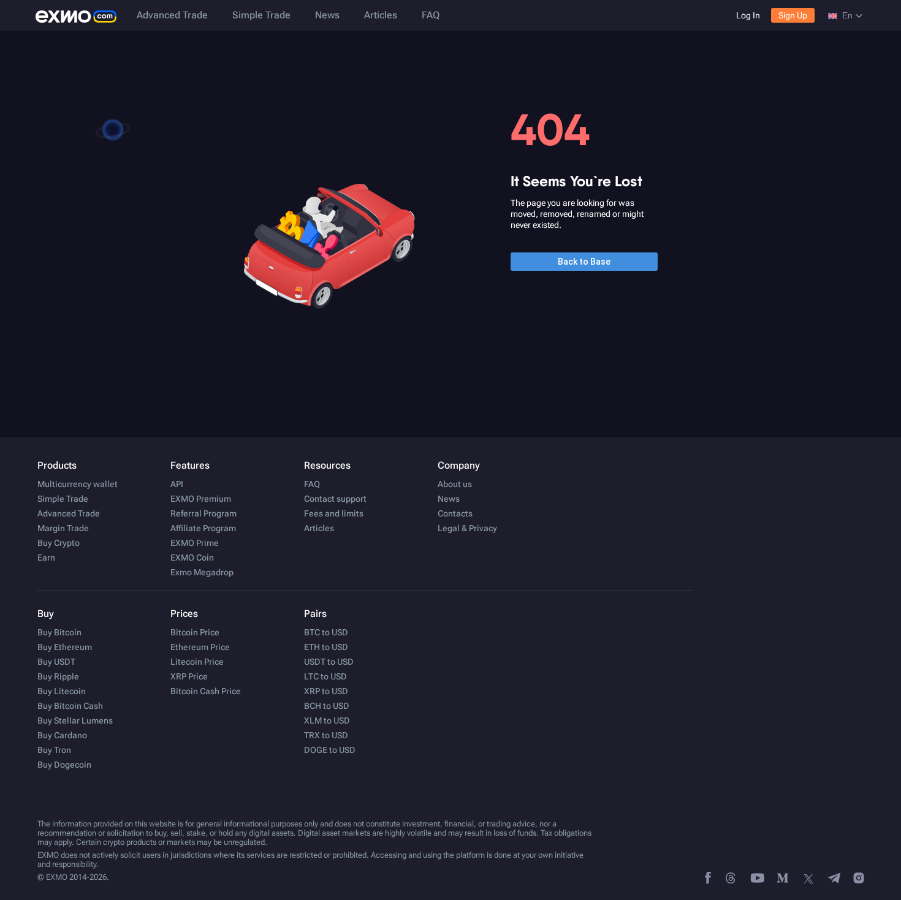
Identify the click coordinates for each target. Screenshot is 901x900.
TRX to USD (326, 735)
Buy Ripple (58, 676)
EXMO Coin (192, 557)
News (327, 15)
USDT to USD (329, 661)
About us (455, 484)
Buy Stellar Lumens (75, 720)
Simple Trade (261, 15)
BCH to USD (326, 705)
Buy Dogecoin (64, 764)
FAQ (430, 15)
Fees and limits (333, 513)
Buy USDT (56, 661)
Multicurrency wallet (77, 484)
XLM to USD (327, 720)
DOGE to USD (329, 750)
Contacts (455, 513)
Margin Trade (63, 528)
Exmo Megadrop (202, 572)
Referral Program (203, 513)
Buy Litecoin (61, 691)
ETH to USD (326, 647)
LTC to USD (325, 676)
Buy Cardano (62, 735)
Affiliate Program (203, 528)
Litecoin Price (197, 661)
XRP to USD (326, 691)
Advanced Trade (172, 15)
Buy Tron (54, 750)
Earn (46, 557)
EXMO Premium (200, 498)
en (847, 15)
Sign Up (792, 15)
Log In (748, 15)
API (176, 484)
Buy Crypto (58, 543)
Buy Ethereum (64, 647)
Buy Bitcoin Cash (70, 705)
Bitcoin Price (194, 632)
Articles (380, 15)
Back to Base (584, 262)
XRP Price (189, 676)
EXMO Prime (194, 543)
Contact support (335, 498)
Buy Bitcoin (59, 632)
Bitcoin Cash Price (205, 691)
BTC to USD (326, 632)
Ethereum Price (200, 647)
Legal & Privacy (467, 528)
